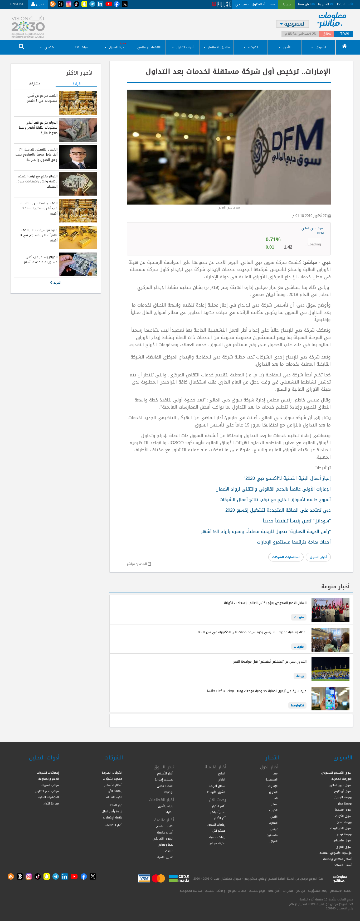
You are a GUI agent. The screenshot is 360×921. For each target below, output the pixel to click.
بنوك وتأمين (165, 806)
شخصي (49, 47)
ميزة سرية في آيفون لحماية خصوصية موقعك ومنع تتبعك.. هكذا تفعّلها (257, 691)
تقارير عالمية (165, 857)
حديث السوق (117, 47)
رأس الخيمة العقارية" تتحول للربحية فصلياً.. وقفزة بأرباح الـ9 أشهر (266, 531)
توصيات (168, 791)
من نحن (300, 890)
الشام (221, 779)
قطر (275, 798)
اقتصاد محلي (165, 785)
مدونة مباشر (217, 843)
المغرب (273, 822)
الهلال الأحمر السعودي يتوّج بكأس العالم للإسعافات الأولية (265, 602)
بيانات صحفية (217, 837)
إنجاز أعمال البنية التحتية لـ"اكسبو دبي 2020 (287, 478)
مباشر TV (81, 47)
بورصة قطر (345, 803)
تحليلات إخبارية (164, 779)
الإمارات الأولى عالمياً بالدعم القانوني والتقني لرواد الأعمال (273, 489)
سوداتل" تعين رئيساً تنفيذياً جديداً (297, 521)
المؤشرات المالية (48, 797)
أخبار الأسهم (165, 773)
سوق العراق (344, 846)
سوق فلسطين (342, 840)
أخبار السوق (318, 557)
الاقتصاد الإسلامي (148, 47)
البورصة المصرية (341, 778)
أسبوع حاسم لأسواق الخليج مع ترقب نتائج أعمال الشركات (275, 499)
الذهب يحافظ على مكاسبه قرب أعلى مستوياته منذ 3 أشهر (39, 208)
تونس (274, 829)
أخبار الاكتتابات (113, 825)
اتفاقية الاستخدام (341, 890)
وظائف (220, 890)
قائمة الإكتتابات (112, 817)
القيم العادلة (114, 797)
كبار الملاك (115, 805)
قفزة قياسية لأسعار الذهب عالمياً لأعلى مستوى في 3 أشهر (38, 235)
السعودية (271, 779)
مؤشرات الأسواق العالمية (335, 852)
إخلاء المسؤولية (317, 890)
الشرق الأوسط (216, 791)
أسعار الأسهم (113, 785)
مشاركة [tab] (34, 84)
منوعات (299, 617)
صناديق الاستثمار (219, 47)
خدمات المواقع (237, 890)
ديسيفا (209, 890)
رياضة (300, 675)
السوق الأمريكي (163, 838)
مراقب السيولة (50, 785)
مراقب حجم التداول (47, 791)
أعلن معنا (274, 890)
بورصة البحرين (343, 797)
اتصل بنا (324, 4)
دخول (39, 4)
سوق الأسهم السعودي (336, 772)
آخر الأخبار (219, 818)
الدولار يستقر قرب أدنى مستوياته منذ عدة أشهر (40, 259)
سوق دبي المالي (312, 230)
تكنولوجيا (297, 705)
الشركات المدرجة (112, 772)
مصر (275, 773)
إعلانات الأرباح (114, 791)
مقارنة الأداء (51, 803)
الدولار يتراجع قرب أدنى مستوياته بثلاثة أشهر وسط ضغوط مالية (38, 127)
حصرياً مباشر (217, 812)
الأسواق (321, 47)
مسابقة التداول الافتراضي (255, 4)
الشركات (253, 47)
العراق (274, 841)
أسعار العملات (343, 865)
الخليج (221, 773)
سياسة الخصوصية (190, 890)
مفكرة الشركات (112, 778)
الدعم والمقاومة (48, 778)
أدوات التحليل (185, 47)
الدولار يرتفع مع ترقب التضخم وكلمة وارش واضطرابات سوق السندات (37, 181)
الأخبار (286, 47)
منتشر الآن (218, 830)
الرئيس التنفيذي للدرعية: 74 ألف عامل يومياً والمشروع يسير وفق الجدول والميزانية (36, 154)
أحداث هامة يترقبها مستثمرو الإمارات (294, 542)
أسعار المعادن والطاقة (337, 858)
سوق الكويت (343, 815)
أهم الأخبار (218, 806)
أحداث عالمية (165, 832)
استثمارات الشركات (286, 557)
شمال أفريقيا (217, 785)
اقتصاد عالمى (164, 826)
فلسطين (272, 835)
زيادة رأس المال (112, 811)
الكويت (273, 810)
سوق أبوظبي (343, 791)
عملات (169, 851)
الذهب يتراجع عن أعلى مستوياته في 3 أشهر (42, 98)
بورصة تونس (344, 834)
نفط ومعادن (165, 844)
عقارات (169, 812)
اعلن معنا (305, 4)
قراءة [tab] (76, 84)
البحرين (273, 791)
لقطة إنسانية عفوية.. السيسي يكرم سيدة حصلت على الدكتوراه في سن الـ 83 (252, 632)
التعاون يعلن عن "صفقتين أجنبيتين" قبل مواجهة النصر (270, 661)
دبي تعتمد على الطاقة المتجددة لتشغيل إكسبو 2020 (278, 510)
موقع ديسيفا (257, 890)
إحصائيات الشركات (48, 772)
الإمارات (273, 785)
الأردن (274, 816)
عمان (274, 804)
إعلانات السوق (216, 824)
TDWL (345, 34)
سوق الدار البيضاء (340, 828)
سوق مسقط (343, 809)
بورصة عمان (344, 822)
